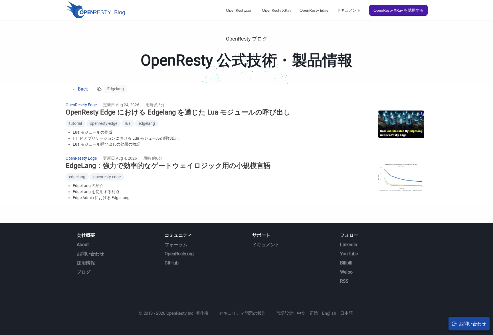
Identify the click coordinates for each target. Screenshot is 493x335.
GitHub (172, 263)
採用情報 (86, 263)
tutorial (75, 123)
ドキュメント (349, 10)
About (83, 244)
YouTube (349, 253)
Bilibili (346, 263)
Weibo (346, 272)
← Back (80, 89)
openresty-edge (103, 123)
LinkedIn (348, 244)
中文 (301, 313)
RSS (344, 281)
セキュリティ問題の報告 (242, 313)
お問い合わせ (90, 253)
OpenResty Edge (314, 10)
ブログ (83, 272)
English (329, 313)
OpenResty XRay (276, 10)
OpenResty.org (179, 253)
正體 (314, 313)
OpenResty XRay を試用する (398, 10)
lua (128, 123)
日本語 (346, 313)
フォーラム (176, 244)
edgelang (147, 123)
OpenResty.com (240, 10)
